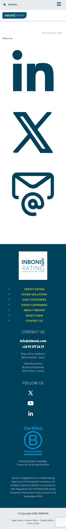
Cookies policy (46, 520)
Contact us (34, 320)
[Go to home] (14, 17)
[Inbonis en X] (33, 395)
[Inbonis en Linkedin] (33, 416)
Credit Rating (34, 289)
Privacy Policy (31, 520)
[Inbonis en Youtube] (33, 405)
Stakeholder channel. (33, 463)
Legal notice (17, 520)
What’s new (34, 315)
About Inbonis (34, 310)
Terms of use (33, 523)
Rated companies (34, 305)
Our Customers (34, 299)
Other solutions (34, 294)
